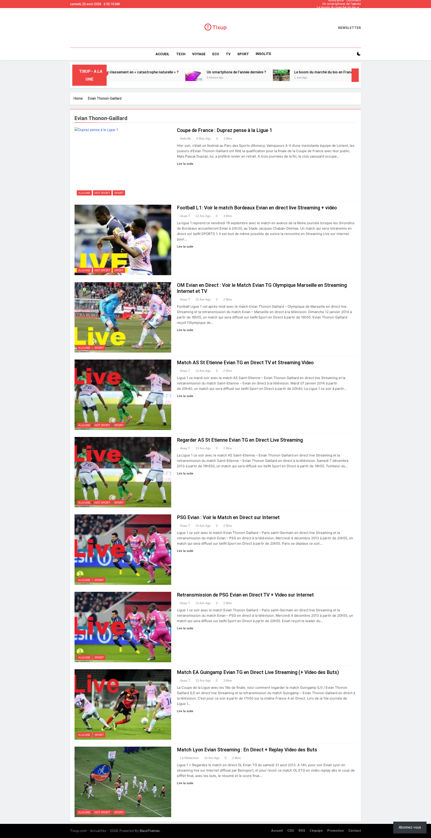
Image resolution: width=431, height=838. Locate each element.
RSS (302, 831)
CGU (290, 831)
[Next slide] (358, 3)
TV (228, 54)
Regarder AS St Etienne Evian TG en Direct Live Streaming (240, 440)
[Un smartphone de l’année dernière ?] (149, 75)
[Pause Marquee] (355, 75)
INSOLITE (263, 54)
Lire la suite (185, 163)
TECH (180, 54)
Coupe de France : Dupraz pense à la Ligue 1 (224, 130)
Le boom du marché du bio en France (339, 7)
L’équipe (316, 831)
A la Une (84, 193)
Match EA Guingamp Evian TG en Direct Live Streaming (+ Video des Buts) (258, 672)
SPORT (243, 54)
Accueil (162, 54)
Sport (118, 193)
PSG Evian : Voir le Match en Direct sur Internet (228, 517)
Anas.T (185, 216)
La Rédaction (189, 758)
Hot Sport (102, 193)
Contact (354, 831)
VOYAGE (199, 54)
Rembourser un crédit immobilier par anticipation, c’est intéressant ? (341, 11)
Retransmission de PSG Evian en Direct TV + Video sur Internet (245, 595)
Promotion (335, 831)
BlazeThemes (150, 831)
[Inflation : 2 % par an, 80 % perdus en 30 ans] (325, 75)
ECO (215, 54)
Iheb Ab (185, 138)
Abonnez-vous (410, 827)
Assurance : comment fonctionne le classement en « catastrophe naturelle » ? (339, 15)
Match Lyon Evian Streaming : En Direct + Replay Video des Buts (247, 749)
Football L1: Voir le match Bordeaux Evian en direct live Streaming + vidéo (257, 208)
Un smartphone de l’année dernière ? (341, 4)
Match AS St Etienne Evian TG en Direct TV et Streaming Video (245, 362)
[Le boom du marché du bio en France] (237, 75)
